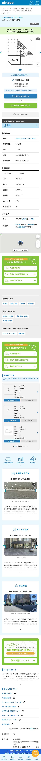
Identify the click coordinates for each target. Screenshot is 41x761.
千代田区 (28, 8)
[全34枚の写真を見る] (38, 64)
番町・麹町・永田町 (22, 316)
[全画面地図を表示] (38, 236)
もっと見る (21, 516)
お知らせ (32, 728)
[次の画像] (36, 490)
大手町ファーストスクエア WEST (23, 10)
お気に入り (31, 4)
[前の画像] (4, 490)
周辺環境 (32, 463)
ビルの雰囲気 (20, 463)
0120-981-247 (22, 31)
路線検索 (12, 759)
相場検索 (28, 759)
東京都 (22, 8)
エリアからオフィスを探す (12, 8)
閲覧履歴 (37, 4)
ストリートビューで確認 (21, 250)
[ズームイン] (38, 242)
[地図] (32, 219)
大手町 (12, 10)
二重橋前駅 (22, 227)
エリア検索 (4, 759)
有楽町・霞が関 (7, 321)
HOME (2, 8)
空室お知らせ (13, 400)
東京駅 (18, 225)
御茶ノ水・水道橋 (8, 316)
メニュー (37, 759)
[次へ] (40, 52)
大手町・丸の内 (4, 10)
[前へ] (0, 52)
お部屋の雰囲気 (8, 463)
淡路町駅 (31, 303)
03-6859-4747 (25, 747)
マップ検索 (20, 759)
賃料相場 (21, 333)
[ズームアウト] (38, 246)
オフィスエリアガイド (9, 333)
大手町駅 (31, 225)
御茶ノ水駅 (14, 303)
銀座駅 (22, 303)
